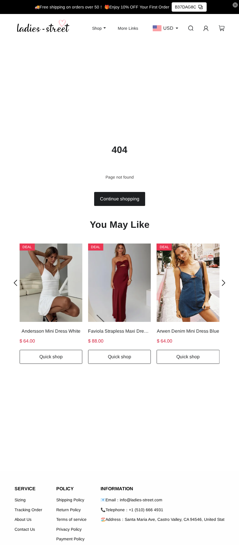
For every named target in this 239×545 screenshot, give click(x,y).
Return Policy (68, 509)
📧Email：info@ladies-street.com (131, 500)
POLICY (65, 488)
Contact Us (25, 529)
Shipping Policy (70, 500)
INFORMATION (117, 488)
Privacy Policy (69, 529)
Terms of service (71, 519)
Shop (97, 28)
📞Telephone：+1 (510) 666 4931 (132, 509)
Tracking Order (28, 509)
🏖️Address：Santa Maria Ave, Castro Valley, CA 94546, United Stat (162, 519)
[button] (15, 282)
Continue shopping (119, 198)
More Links (128, 28)
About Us (23, 519)
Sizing (20, 500)
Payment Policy (70, 539)
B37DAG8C (185, 7)
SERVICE (25, 488)
